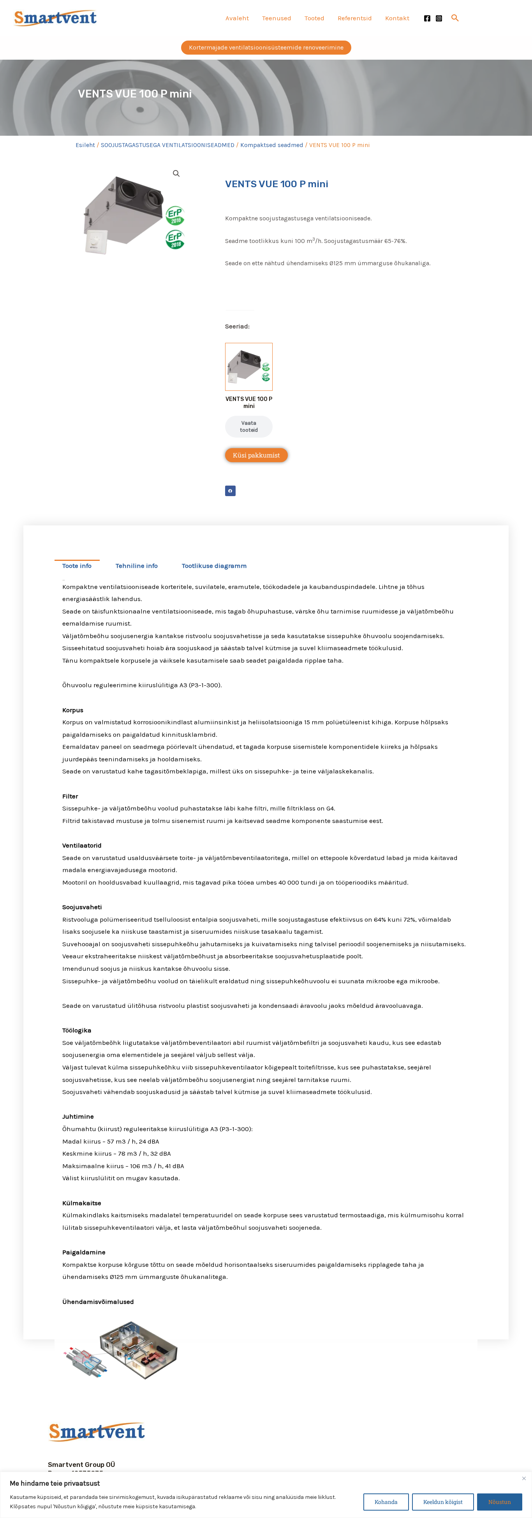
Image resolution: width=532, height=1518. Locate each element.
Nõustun (499, 1502)
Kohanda (386, 1502)
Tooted (314, 18)
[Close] (523, 1478)
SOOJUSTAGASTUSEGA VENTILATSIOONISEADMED (167, 145)
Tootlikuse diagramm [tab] (214, 565)
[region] (266, 1495)
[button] (455, 18)
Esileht (85, 145)
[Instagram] (438, 18)
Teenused (276, 18)
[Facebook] (427, 18)
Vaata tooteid (249, 426)
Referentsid (355, 18)
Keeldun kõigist (443, 1502)
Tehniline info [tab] (137, 565)
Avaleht (237, 18)
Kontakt (397, 18)
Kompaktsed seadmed (271, 145)
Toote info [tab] (77, 565)
